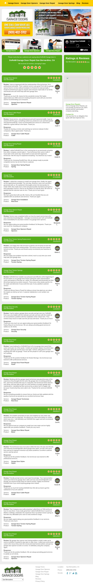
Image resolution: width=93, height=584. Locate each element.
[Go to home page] (5, 3)
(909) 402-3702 (17, 32)
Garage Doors (13, 3)
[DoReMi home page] (13, 576)
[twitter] (73, 573)
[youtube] (76, 573)
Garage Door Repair (47, 3)
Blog (78, 3)
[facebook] (67, 573)
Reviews (85, 3)
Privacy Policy (40, 581)
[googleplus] (70, 573)
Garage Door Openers (29, 3)
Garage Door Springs (66, 3)
